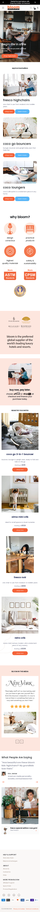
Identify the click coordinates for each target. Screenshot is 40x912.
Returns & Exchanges (10, 861)
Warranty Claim (8, 858)
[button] (4, 2)
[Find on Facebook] (4, 895)
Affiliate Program (9, 883)
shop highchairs (10, 56)
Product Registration (10, 889)
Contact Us (7, 872)
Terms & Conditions (32, 909)
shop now (9, 112)
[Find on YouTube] (19, 895)
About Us (6, 869)
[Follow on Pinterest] (14, 895)
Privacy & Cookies (19, 909)
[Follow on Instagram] (9, 895)
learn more (22, 112)
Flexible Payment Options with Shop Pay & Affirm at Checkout (20, 2)
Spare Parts (7, 886)
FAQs (5, 875)
